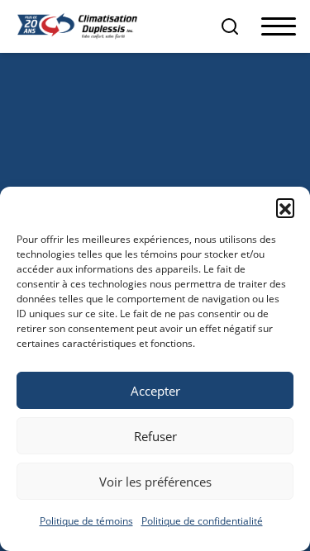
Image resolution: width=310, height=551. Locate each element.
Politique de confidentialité (202, 521)
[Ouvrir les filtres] (230, 26)
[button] (285, 207)
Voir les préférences (155, 481)
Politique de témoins (86, 521)
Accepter (155, 390)
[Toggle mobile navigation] (279, 27)
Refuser (155, 436)
